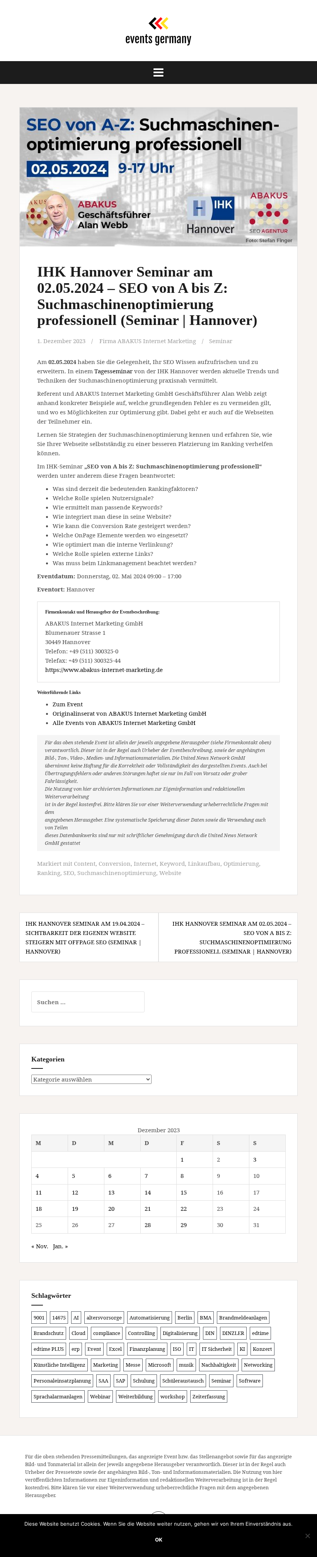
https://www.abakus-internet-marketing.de (104, 669)
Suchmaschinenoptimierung (116, 873)
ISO (177, 1348)
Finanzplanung (147, 1348)
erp (76, 1348)
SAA (103, 1380)
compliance (106, 1333)
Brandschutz (49, 1333)
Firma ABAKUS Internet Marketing (147, 341)
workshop (172, 1396)
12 (75, 1192)
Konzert (262, 1348)
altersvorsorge (104, 1317)
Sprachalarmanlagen (58, 1396)
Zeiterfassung (209, 1396)
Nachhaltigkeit (218, 1364)
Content (84, 863)
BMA (205, 1317)
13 (111, 1192)
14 (148, 1192)
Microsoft (159, 1364)
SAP (120, 1380)
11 (39, 1192)
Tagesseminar (113, 371)
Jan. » (60, 1246)
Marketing (105, 1364)
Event (94, 1348)
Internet (145, 863)
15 (184, 1192)
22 (184, 1208)
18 (39, 1208)
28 (148, 1225)
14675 (59, 1317)
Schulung (144, 1380)
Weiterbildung (135, 1396)
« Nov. (39, 1246)
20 (111, 1208)
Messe (133, 1364)
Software (250, 1380)
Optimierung (241, 863)
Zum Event (68, 704)
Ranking (48, 873)
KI (242, 1348)
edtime (260, 1333)
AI (76, 1317)
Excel (115, 1348)
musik (186, 1364)
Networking (258, 1364)
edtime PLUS (49, 1348)
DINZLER (233, 1333)
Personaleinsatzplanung (62, 1380)
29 (184, 1225)
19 (75, 1208)
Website (170, 873)
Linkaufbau (204, 863)
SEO (68, 873)
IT (191, 1348)
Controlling (141, 1333)
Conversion (115, 863)
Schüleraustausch (183, 1380)
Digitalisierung (180, 1333)
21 (148, 1208)
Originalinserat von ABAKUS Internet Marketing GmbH (129, 713)
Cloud (78, 1333)
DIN (210, 1333)
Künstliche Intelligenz (59, 1364)
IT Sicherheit (217, 1348)
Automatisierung (150, 1317)
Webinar (100, 1396)
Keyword (172, 863)
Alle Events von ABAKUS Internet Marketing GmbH (124, 722)
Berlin (184, 1317)
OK (158, 1539)
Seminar (220, 341)
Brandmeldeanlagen (243, 1317)
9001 (39, 1317)
